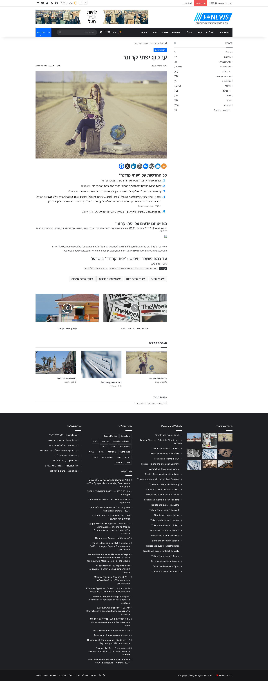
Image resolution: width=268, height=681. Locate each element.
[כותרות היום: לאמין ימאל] (225, 464)
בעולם (189, 32)
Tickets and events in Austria (165, 505)
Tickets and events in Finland (165, 535)
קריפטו (227, 105)
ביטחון (104, 446)
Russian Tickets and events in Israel (162, 474)
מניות (225, 90)
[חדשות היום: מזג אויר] (146, 362)
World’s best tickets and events (164, 469)
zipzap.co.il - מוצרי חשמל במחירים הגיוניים (59, 450)
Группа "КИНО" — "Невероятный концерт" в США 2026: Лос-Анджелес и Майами (109, 651)
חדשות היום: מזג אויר (158, 378)
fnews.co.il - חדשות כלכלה (66, 455)
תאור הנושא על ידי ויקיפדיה (147, 268)
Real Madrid (125, 446)
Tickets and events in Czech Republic (161, 551)
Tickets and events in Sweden (164, 530)
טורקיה (91, 452)
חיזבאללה (112, 452)
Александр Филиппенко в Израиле (112, 635)
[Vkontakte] (145, 166)
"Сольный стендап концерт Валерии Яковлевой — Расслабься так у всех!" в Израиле (109, 599)
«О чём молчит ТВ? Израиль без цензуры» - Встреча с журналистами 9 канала (109, 568)
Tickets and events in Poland (165, 525)
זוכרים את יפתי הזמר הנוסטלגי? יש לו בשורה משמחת (133, 180)
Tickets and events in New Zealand (162, 489)
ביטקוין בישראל (221, 110)
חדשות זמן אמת (223, 76)
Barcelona (125, 436)
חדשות (225, 32)
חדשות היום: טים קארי (66, 378)
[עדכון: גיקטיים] (209, 454)
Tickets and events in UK (167, 435)
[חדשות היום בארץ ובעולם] (213, 17)
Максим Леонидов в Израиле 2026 (111, 630)
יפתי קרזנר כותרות (81, 278)
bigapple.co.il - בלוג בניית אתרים (63, 435)
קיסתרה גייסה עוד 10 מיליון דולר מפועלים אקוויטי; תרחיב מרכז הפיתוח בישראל (120, 191)
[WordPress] (151, 166)
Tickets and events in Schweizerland (161, 499)
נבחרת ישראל (107, 457)
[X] (127, 166)
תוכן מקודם (126, 471)
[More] (164, 166)
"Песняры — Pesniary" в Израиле (112, 538)
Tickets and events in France (165, 571)
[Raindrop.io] (158, 166)
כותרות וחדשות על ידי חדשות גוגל (122, 268)
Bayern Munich (110, 436)
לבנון (119, 457)
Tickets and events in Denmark (164, 510)
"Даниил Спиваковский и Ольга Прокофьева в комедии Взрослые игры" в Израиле (108, 610)
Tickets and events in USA (166, 458)
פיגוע (96, 457)
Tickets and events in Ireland (165, 448)
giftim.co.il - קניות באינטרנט (65, 460)
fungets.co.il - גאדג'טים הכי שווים (63, 440)
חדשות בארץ (225, 62)
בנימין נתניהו (125, 452)
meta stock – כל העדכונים (180, 3)
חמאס (101, 452)
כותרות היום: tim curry (111, 382)
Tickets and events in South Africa (162, 494)
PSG (95, 441)
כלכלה (211, 32)
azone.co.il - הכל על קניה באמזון (63, 445)
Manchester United (121, 441)
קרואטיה (119, 462)
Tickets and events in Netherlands (162, 546)
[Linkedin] (133, 166)
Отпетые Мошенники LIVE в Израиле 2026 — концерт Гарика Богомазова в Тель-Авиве (110, 546)
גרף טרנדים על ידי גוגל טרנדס (96, 268)
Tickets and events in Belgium (164, 540)
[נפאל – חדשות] (209, 464)
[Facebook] (121, 166)
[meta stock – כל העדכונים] (194, 437)
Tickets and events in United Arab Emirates (158, 479)
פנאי (155, 32)
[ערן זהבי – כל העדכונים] (194, 453)
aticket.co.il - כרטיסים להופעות (64, 471)
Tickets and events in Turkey (165, 556)
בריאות (144, 32)
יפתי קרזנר (157, 278)
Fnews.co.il (224, 675)
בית (163, 43)
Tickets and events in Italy (166, 515)
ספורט (164, 32)
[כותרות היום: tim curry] (101, 364)
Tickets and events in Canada (165, 561)
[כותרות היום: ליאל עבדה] (209, 440)
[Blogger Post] (139, 166)
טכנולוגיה (176, 32)
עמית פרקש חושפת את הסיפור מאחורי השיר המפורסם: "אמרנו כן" (126, 186)
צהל (128, 462)
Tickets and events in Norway (164, 520)
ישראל (127, 457)
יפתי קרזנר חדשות (109, 278)
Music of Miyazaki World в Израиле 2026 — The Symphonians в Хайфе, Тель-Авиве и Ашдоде (108, 483)
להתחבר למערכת (156, 403)
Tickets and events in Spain (166, 566)
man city (105, 441)
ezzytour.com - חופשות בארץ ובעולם (61, 465)
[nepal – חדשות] (225, 453)
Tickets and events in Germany (164, 484)
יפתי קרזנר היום (135, 278)
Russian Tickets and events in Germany (160, 464)
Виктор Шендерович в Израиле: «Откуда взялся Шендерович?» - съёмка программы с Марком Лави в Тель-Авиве (108, 557)
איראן (113, 446)
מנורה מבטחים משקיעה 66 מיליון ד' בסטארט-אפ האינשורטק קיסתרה (125, 211)
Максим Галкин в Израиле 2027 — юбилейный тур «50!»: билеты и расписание (112, 580)
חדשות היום (155, 43)
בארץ (199, 32)
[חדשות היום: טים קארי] (56, 362)
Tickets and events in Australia (164, 453)
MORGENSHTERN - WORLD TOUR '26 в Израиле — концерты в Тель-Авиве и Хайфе (110, 622)
